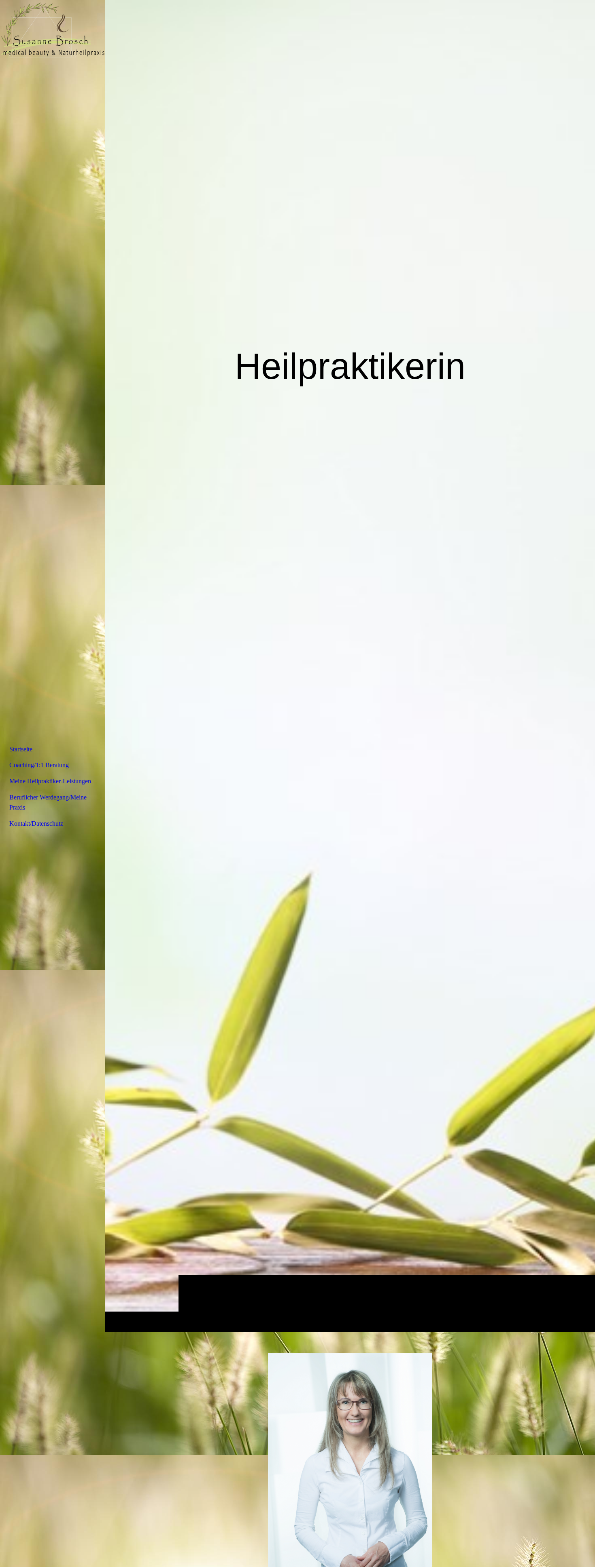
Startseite (20, 749)
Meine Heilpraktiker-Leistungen (50, 781)
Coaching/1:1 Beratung (39, 764)
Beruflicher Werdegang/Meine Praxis (48, 802)
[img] (350, 666)
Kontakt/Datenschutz (36, 823)
